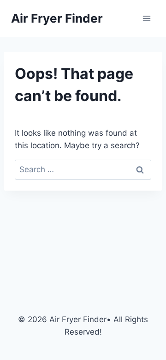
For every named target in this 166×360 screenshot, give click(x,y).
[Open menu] (146, 18)
